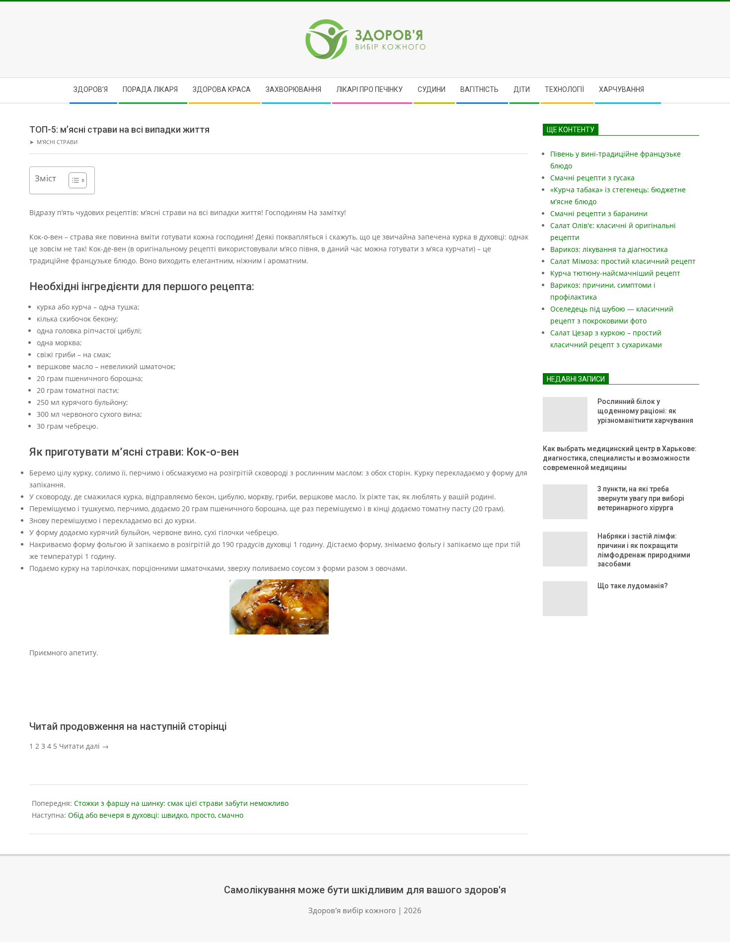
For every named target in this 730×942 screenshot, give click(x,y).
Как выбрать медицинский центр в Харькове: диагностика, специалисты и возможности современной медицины (620, 458)
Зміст (45, 178)
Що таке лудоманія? (632, 586)
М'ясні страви (57, 142)
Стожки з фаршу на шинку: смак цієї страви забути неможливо (181, 803)
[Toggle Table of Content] (72, 180)
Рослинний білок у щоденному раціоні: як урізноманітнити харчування (645, 410)
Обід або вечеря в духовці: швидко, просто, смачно (155, 815)
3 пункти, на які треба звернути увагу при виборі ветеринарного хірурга (640, 498)
